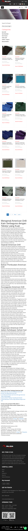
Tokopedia (21, 418)
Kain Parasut (4, 35)
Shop (3, 471)
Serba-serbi (4, 37)
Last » (19, 214)
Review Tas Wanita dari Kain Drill (8, 393)
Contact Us (4, 473)
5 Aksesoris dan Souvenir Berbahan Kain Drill (11, 391)
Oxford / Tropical (5, 39)
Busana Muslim (5, 41)
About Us (4, 475)
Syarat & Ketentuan (6, 476)
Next (15, 214)
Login (22, 1)
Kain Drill (4, 32)
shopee (15, 418)
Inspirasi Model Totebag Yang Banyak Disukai (11, 397)
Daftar (26, 1)
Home (11, 15)
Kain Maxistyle (5, 33)
